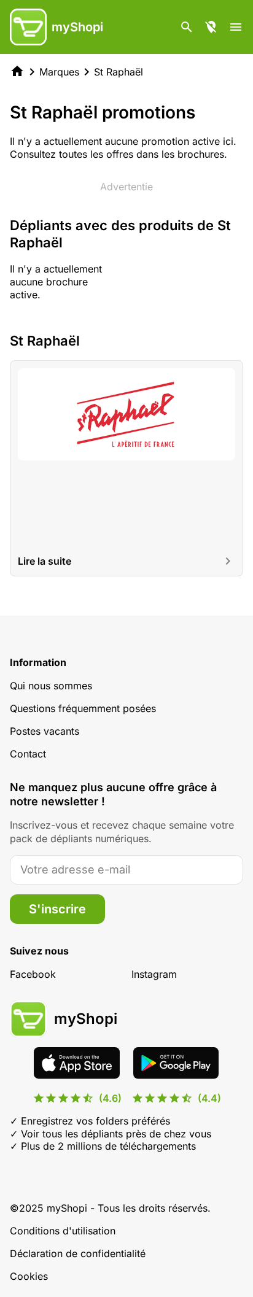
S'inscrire (57, 909)
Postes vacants (44, 731)
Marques (59, 72)
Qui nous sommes (51, 685)
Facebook (33, 974)
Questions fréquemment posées (83, 708)
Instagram (154, 974)
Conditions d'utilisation (62, 1231)
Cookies (29, 1276)
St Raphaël (118, 72)
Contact (28, 754)
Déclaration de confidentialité (78, 1253)
